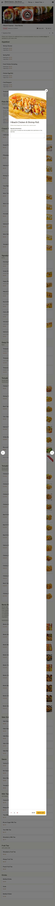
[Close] (46, 90)
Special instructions (15, 128)
